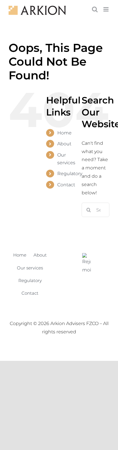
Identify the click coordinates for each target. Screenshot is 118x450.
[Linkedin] (86, 263)
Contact (66, 184)
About (64, 143)
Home (64, 133)
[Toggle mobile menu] (106, 9)
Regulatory (69, 173)
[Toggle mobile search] (95, 9)
